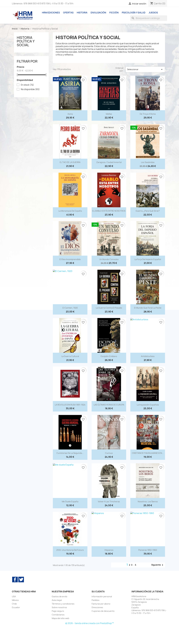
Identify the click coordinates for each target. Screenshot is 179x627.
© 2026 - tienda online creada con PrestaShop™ (89, 623)
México (15, 600)
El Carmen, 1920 (70, 307)
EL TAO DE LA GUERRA (70, 162)
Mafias (109, 114)
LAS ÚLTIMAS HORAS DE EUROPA (109, 404)
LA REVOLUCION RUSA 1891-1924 (70, 404)
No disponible (30, 89)
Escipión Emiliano (109, 356)
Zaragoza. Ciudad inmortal (109, 162)
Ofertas (68, 12)
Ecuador (16, 607)
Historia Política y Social (25, 41)
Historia (82, 12)
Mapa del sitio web (60, 618)
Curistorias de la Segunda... (70, 453)
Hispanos (108, 550)
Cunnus (109, 453)
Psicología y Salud (133, 12)
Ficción (114, 12)
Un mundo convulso (109, 259)
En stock (27, 85)
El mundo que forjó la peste (147, 307)
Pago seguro (58, 611)
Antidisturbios (148, 356)
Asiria (70, 114)
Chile (14, 603)
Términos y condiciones (63, 603)
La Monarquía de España (70, 211)
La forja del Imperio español (148, 259)
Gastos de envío (59, 596)
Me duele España (70, 501)
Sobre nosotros (59, 607)
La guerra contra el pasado (109, 307)
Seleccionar (145, 69)
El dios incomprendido (70, 259)
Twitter (21, 579)
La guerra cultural (70, 356)
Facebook (15, 579)
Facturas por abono (101, 603)
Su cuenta (98, 591)
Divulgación (98, 12)
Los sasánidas (148, 162)
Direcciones (97, 607)
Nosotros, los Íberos (148, 501)
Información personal (102, 596)
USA (14, 596)
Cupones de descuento (103, 611)
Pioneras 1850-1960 (147, 550)
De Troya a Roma (148, 114)
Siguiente (157, 565)
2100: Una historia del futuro (70, 550)
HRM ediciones (51, 12)
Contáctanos (58, 614)
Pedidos (95, 600)
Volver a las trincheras (109, 501)
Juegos (153, 12)
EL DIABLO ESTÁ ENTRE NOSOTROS (108, 211)
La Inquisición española (148, 404)
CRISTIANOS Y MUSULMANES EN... (148, 453)
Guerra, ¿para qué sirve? (148, 211)
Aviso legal (57, 600)
